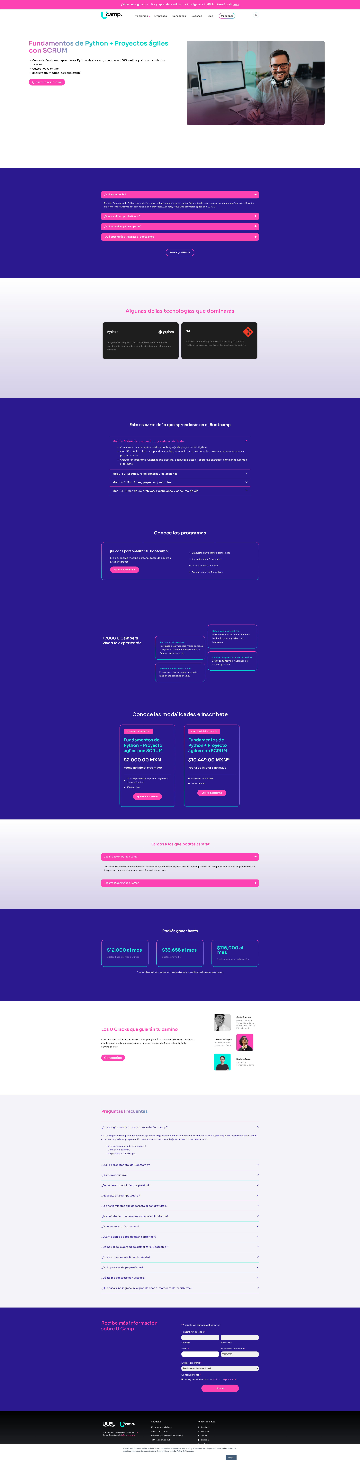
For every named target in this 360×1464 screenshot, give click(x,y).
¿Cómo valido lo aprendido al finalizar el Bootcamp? (134, 1246)
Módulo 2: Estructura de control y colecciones (144, 473)
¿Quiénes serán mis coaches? (120, 1226)
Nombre (185, 1342)
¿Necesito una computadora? (120, 1195)
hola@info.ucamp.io (127, 1435)
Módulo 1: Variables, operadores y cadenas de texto (148, 441)
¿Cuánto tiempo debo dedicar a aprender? (128, 1236)
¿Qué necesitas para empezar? (122, 226)
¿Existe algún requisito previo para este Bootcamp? (134, 1127)
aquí (236, 4)
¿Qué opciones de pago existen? (122, 1267)
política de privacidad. (225, 1379)
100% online (133, 787)
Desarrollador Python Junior (121, 856)
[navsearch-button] (256, 15)
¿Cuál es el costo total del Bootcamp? (125, 1165)
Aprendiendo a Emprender (206, 559)
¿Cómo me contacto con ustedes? (123, 1277)
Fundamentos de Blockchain (207, 572)
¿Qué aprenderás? (115, 194)
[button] (180, 194)
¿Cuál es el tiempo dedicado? (122, 216)
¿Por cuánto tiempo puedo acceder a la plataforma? (134, 1216)
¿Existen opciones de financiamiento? (125, 1257)
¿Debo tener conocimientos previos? (125, 1185)
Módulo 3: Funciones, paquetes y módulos (141, 482)
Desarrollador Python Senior (121, 883)
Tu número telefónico (233, 1348)
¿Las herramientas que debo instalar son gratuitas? (134, 1206)
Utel (136, 1432)
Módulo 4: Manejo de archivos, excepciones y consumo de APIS (156, 491)
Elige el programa (191, 1362)
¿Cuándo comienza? (114, 1175)
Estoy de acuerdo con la (211, 1379)
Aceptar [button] (231, 1457)
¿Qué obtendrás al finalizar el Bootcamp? (129, 236)
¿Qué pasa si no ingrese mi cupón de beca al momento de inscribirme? (146, 1288)
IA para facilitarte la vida (205, 565)
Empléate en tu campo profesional (211, 552)
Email (185, 1348)
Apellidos (226, 1342)
